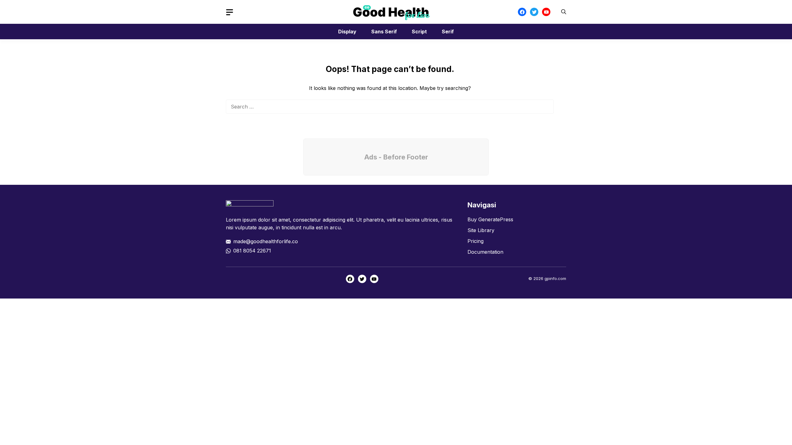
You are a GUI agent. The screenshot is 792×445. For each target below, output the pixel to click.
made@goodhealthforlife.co (265, 241)
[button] (563, 12)
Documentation (485, 252)
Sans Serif (384, 31)
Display (347, 31)
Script (419, 31)
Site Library (480, 230)
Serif (448, 31)
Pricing (475, 241)
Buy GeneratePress (490, 219)
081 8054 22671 (252, 251)
